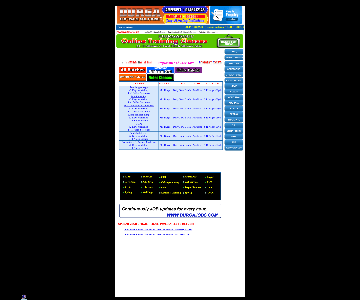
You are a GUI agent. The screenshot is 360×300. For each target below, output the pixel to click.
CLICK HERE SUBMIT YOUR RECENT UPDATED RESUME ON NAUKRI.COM (156, 234)
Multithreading (138, 96)
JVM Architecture (139, 133)
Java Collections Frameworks (139, 105)
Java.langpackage (139, 87)
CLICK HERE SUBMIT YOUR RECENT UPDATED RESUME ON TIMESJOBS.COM (158, 229)
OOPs (139, 123)
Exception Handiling (138, 114)
